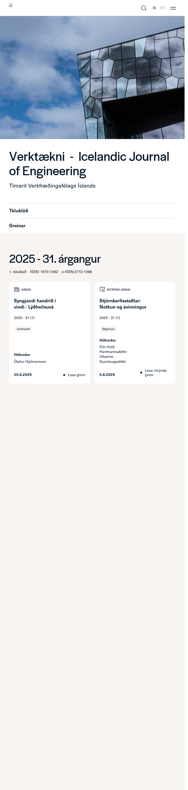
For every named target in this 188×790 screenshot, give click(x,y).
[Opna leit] (143, 8)
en (162, 7)
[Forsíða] (49, 8)
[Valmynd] (173, 8)
